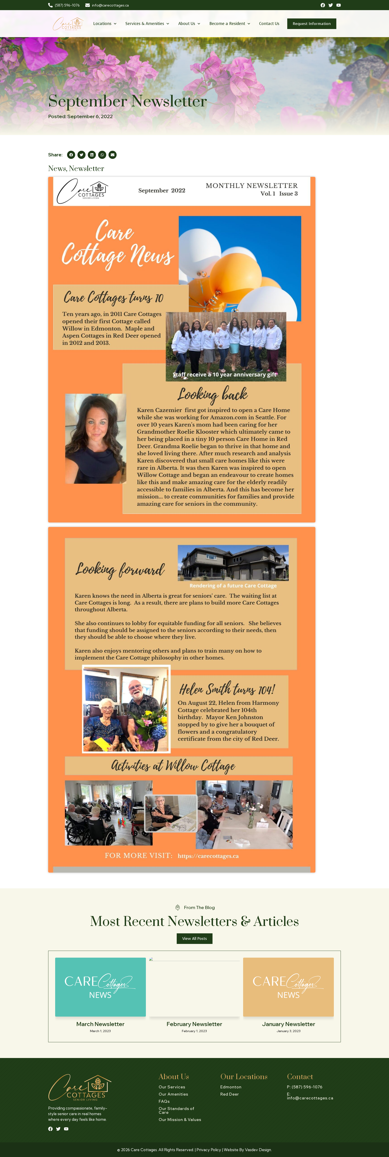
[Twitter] (330, 5)
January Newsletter (288, 1023)
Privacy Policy (209, 1149)
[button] (71, 155)
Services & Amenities (144, 23)
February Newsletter (194, 1023)
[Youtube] (338, 5)
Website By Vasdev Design (247, 1149)
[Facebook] (323, 5)
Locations (102, 23)
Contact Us (269, 23)
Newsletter (86, 168)
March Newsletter (100, 1023)
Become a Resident (227, 23)
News (57, 168)
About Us (186, 23)
